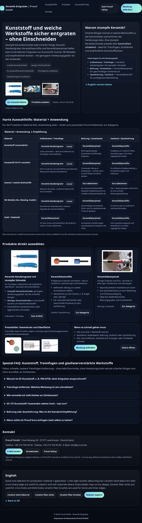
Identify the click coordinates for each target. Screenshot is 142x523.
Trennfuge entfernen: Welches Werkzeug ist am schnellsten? (40, 387)
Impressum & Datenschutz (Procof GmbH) (71, 518)
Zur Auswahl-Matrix (16, 102)
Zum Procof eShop (107, 8)
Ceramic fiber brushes (70, 494)
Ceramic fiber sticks (44, 494)
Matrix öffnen (128, 347)
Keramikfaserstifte (120, 146)
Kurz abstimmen (90, 183)
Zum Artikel (37, 316)
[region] (71, 180)
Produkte (66, 4)
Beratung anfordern (127, 8)
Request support (94, 494)
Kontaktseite (32, 451)
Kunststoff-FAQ (82, 4)
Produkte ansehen (40, 102)
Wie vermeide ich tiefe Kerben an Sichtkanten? (32, 395)
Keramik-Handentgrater (56, 146)
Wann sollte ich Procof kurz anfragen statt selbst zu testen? (40, 420)
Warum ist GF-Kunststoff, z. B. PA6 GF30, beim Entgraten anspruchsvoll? (46, 378)
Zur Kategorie (82, 312)
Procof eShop (50, 451)
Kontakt (48, 11)
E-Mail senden (14, 451)
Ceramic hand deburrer (18, 494)
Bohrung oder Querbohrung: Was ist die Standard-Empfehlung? (42, 411)
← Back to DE (12, 500)
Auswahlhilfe (51, 4)
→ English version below (98, 84)
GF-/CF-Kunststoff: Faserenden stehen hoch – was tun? (37, 403)
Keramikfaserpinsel (91, 146)
